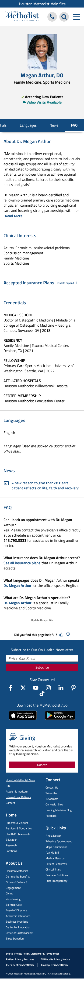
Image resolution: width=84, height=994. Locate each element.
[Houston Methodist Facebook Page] (10, 688)
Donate (42, 764)
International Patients (18, 797)
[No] (68, 634)
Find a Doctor (53, 835)
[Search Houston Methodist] (64, 17)
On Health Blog (54, 804)
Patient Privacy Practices (20, 959)
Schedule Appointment (59, 841)
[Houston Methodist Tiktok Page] (42, 693)
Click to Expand (65, 283)
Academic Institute (17, 791)
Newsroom (52, 799)
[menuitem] (42, 4)
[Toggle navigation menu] (76, 17)
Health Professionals (18, 834)
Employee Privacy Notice (55, 965)
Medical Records (55, 858)
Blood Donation (15, 938)
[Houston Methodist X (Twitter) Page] (23, 688)
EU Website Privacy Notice (55, 959)
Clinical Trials (53, 869)
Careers (10, 803)
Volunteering (13, 899)
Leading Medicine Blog (59, 810)
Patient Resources (56, 864)
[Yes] (61, 634)
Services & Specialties (19, 828)
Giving (9, 893)
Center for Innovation (18, 927)
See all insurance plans (22, 563)
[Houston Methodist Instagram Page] (48, 688)
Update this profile (42, 620)
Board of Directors (16, 910)
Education (11, 839)
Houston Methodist (17, 871)
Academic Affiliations (18, 916)
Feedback (51, 815)
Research (11, 845)
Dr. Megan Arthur (18, 585)
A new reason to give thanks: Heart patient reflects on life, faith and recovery (45, 485)
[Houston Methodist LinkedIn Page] (61, 688)
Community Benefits (18, 876)
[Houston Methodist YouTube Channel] (35, 688)
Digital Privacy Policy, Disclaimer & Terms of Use (33, 953)
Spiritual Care (14, 904)
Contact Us (52, 787)
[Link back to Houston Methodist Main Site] (22, 17)
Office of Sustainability (19, 933)
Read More (13, 216)
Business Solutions (57, 875)
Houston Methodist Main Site (42, 4)
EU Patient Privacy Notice (20, 965)
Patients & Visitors (17, 822)
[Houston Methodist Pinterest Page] (73, 688)
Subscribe (42, 667)
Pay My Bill (52, 852)
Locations (11, 851)
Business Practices (17, 921)
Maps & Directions (56, 847)
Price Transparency (56, 880)
